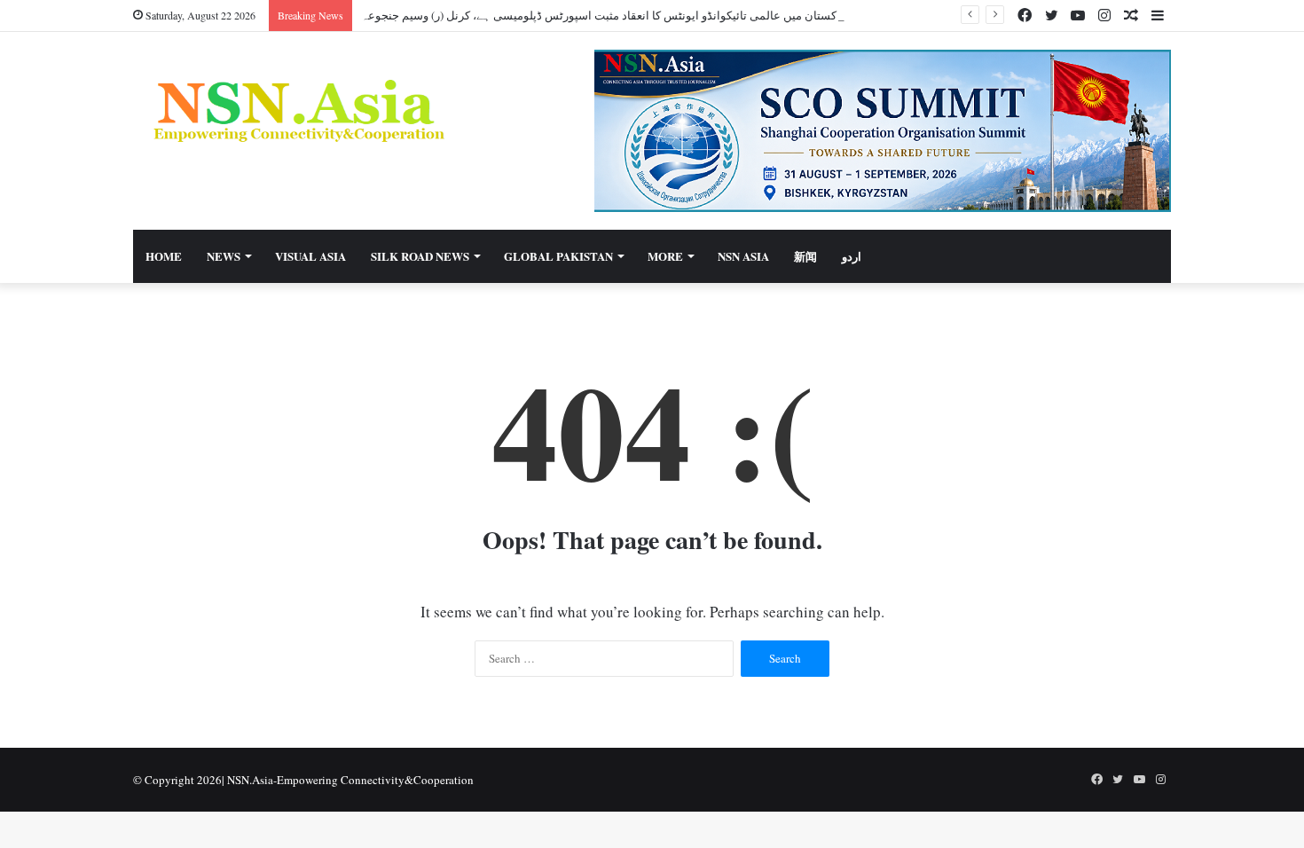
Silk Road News (420, 255)
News (223, 255)
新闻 (805, 255)
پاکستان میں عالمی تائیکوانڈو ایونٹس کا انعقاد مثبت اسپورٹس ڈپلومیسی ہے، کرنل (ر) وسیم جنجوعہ (602, 15)
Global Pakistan (558, 255)
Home (163, 255)
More (665, 255)
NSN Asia (743, 255)
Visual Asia (310, 255)
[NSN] (297, 110)
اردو (851, 255)
